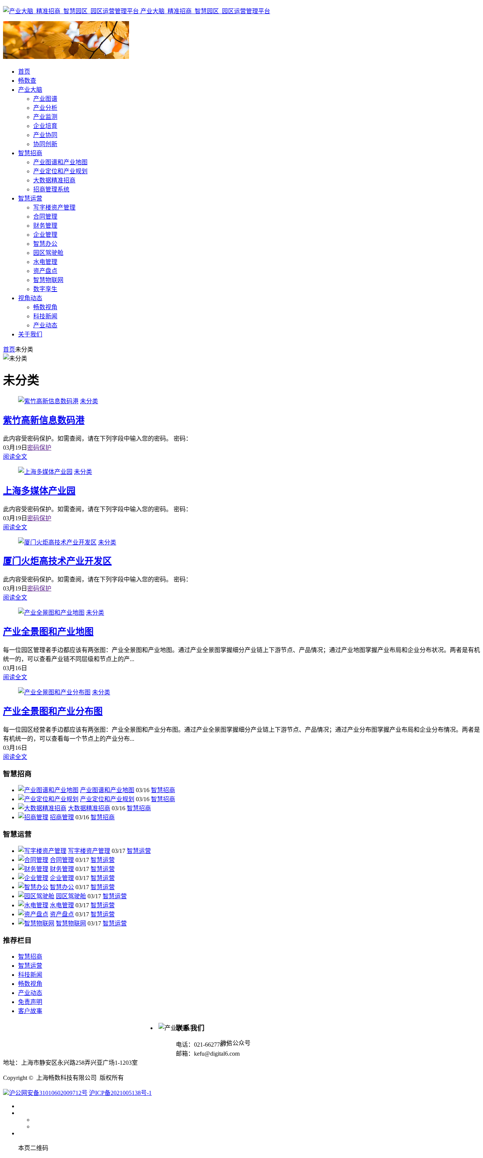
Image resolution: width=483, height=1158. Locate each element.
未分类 (89, 401)
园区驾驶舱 (71, 896)
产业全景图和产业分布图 (53, 711)
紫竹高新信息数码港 (44, 420)
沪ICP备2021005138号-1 (120, 1093)
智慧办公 (62, 887)
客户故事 (30, 1011)
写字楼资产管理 (89, 851)
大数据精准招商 (89, 808)
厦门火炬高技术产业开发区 (57, 561)
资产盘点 (62, 914)
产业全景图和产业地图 (48, 632)
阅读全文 (15, 456)
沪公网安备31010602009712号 (48, 1093)
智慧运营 (139, 851)
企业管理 (62, 878)
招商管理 (62, 817)
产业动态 (30, 993)
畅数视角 (30, 984)
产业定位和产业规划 (107, 799)
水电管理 (62, 905)
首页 (9, 349)
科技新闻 (30, 974)
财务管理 (62, 869)
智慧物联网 (71, 923)
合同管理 (62, 860)
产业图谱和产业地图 (107, 790)
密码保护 (39, 447)
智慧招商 (163, 790)
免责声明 (30, 1002)
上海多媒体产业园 (39, 491)
